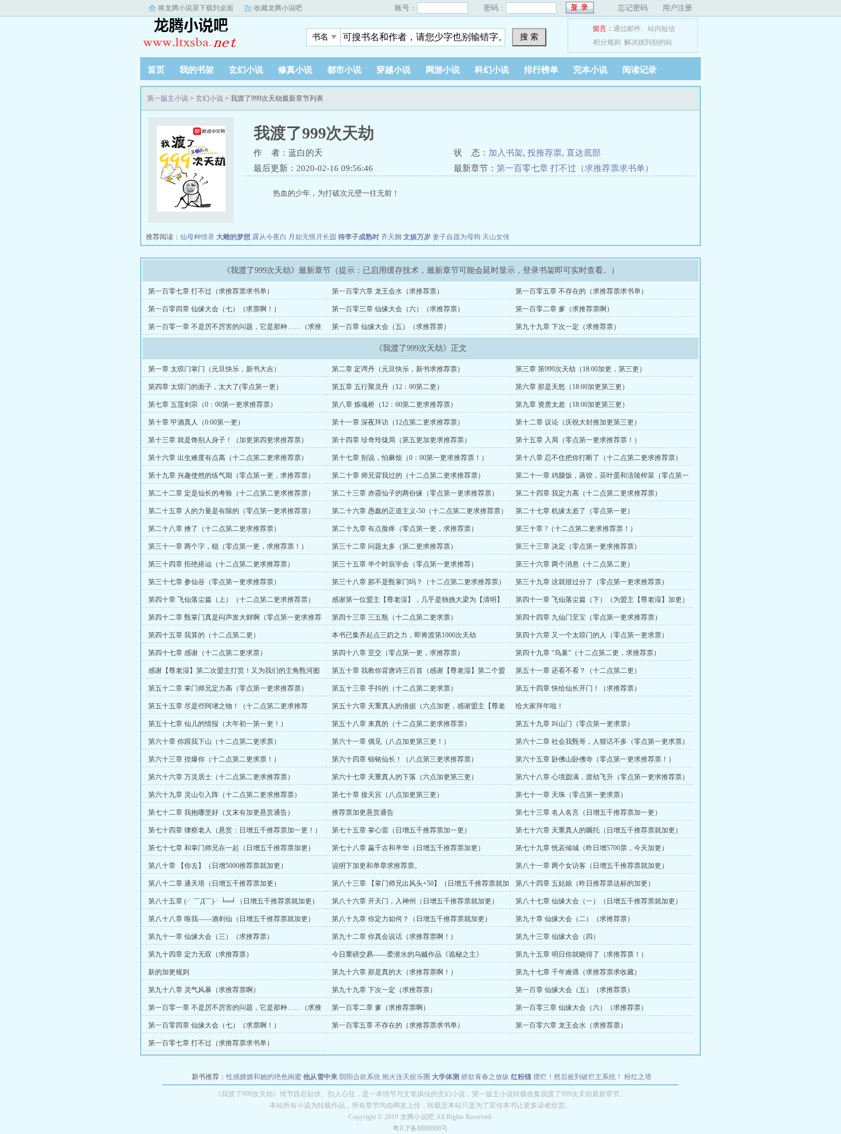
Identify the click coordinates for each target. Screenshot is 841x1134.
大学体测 (445, 1077)
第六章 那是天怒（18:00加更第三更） (572, 387)
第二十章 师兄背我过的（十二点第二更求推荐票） (408, 475)
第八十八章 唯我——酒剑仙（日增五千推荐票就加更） (231, 919)
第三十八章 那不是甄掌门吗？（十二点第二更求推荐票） (418, 582)
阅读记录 (639, 69)
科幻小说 (492, 69)
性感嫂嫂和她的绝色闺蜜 (264, 1077)
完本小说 (590, 69)
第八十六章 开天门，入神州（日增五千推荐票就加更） (415, 901)
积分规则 (607, 42)
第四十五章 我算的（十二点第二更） (204, 635)
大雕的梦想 (233, 237)
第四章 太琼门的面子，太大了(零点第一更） (215, 387)
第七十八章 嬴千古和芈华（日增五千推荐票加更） (408, 848)
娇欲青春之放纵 (485, 1077)
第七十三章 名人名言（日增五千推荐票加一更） (588, 812)
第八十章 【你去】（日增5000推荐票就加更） (217, 866)
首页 (156, 69)
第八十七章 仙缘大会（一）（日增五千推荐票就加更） (598, 901)
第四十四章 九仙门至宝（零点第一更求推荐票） (588, 617)
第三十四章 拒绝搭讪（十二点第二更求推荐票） (221, 564)
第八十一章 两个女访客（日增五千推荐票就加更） (591, 866)
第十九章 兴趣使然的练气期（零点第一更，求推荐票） (231, 475)
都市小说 (344, 69)
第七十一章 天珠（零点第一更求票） (571, 795)
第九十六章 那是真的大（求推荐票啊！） (394, 972)
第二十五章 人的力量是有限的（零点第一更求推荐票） (231, 511)
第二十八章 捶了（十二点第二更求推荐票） (214, 529)
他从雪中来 (320, 1077)
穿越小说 (393, 69)
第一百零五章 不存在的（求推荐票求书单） (581, 291)
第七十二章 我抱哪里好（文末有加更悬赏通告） (221, 812)
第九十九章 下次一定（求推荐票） (567, 327)
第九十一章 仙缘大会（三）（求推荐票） (210, 937)
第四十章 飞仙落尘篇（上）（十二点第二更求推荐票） (231, 600)
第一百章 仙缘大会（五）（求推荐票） (391, 327)
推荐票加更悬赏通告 (363, 812)
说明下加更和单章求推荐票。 (376, 866)
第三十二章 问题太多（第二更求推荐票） (394, 546)
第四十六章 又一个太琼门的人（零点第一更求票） (591, 635)
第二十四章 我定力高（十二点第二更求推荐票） (588, 493)
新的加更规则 (168, 972)
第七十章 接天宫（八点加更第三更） (387, 795)
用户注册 (677, 7)
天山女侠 (496, 237)
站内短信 (661, 29)
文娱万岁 (417, 237)
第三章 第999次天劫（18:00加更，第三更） (580, 369)
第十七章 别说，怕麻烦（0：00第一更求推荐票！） (410, 458)
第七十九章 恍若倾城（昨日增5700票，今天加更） (591, 848)
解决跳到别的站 (648, 42)
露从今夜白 (269, 237)
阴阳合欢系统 (359, 1077)
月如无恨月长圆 (312, 237)
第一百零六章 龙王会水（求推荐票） (387, 291)
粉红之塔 (638, 1077)
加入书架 (506, 152)
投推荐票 (544, 152)
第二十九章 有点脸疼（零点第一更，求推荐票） (405, 529)
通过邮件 (627, 29)
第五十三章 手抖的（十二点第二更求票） (394, 688)
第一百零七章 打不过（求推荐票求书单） (575, 168)
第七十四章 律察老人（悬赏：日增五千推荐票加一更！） (235, 830)
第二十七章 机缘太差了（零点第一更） (574, 511)
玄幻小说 (246, 69)
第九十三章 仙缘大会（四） (557, 937)
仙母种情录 (197, 237)
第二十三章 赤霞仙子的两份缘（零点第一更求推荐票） (415, 493)
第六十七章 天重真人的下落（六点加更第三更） (405, 777)
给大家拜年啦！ (539, 706)
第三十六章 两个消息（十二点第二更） (574, 564)
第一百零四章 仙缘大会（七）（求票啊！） (214, 309)
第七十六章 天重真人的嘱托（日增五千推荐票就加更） (598, 830)
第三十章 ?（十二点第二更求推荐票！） (576, 529)
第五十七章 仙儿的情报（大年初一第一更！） (217, 724)
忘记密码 (633, 7)
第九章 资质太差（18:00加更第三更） (572, 405)
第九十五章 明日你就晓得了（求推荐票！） (581, 954)
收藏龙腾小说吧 (278, 8)
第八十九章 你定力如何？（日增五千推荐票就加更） (411, 919)
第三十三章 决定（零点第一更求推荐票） (578, 546)
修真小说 (295, 69)
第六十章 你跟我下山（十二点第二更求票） (214, 742)
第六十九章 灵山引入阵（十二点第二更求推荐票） (224, 795)
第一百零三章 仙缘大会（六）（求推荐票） (398, 309)
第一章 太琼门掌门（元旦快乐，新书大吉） (214, 369)
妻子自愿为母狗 (457, 237)
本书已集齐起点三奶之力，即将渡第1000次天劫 (404, 635)
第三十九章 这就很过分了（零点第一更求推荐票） (591, 582)
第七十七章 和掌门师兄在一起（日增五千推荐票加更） (231, 848)
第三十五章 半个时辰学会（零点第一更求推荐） (405, 564)
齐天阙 (391, 237)
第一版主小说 (211, 34)
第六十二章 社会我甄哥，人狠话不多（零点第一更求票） (602, 742)
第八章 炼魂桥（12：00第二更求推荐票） (394, 405)
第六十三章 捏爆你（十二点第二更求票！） (214, 759)
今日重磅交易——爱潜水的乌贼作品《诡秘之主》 (407, 954)
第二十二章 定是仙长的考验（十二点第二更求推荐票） (231, 493)
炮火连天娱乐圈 (406, 1077)
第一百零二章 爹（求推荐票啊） (564, 309)
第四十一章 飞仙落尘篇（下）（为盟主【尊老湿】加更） (602, 600)
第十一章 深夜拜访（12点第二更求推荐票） (398, 422)
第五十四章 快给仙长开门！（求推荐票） (578, 688)
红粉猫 (521, 1077)
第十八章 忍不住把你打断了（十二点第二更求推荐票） (598, 458)
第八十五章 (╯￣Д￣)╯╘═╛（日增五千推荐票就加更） (233, 901)
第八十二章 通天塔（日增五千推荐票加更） (214, 883)
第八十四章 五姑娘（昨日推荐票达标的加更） (584, 883)
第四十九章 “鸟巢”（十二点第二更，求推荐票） (587, 653)
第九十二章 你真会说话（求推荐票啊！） (394, 937)
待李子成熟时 (358, 237)
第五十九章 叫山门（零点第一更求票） (574, 724)
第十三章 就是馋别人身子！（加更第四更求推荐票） (228, 440)
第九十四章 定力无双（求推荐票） (200, 954)
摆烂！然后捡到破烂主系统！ (577, 1077)
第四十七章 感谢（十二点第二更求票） (207, 653)
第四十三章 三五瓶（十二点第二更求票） (394, 617)
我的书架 (197, 69)
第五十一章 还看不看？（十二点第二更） (578, 671)
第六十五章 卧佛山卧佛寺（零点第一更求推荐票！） (595, 759)
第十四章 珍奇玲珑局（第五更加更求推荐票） (401, 440)
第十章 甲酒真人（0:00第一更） (196, 422)
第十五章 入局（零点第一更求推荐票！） (578, 440)
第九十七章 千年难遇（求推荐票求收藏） (578, 972)
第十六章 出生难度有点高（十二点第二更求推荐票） (228, 458)
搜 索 (529, 36)
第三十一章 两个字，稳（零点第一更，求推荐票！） (228, 546)
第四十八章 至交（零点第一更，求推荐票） (398, 653)
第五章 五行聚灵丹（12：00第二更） (387, 387)
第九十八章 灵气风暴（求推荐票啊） (204, 990)
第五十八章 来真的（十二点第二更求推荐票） (401, 724)
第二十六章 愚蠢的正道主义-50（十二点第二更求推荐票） (419, 511)
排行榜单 (541, 69)
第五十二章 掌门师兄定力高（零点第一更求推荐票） (228, 688)
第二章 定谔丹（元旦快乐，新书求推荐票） (398, 369)
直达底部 (583, 152)
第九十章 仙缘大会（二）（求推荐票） (574, 919)
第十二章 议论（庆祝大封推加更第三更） (578, 422)
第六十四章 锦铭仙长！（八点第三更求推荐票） (405, 759)
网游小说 (443, 69)
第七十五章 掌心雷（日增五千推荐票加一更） (401, 830)
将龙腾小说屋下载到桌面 (195, 8)
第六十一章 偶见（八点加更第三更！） (391, 742)
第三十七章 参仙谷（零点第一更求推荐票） (214, 582)
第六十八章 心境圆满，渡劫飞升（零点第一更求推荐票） (602, 777)
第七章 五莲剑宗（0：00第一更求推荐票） (212, 405)
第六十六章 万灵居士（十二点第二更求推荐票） (221, 777)
